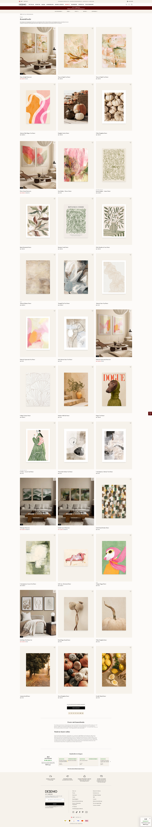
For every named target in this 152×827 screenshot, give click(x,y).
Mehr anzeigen (76, 707)
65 (80, 713)
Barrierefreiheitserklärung (77, 801)
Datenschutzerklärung (52, 806)
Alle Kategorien (58, 11)
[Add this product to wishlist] (54, 28)
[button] (145, 821)
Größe (84, 11)
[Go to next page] (83, 713)
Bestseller (31, 4)
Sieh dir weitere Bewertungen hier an (76, 768)
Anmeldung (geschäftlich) (77, 808)
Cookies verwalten (96, 805)
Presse (73, 792)
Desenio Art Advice (97, 790)
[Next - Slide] (110, 761)
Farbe (68, 11)
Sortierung (94, 11)
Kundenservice (96, 792)
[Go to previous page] (69, 713)
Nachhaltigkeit (75, 799)
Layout (76, 11)
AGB (94, 797)
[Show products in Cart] (131, 4)
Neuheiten (37, 4)
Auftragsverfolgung (97, 795)
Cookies (94, 799)
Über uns (74, 790)
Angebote (67, 4)
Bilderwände (74, 4)
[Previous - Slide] (57, 761)
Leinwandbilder (49, 4)
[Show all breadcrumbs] (21, 14)
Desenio (79, 823)
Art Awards (74, 806)
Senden (54, 803)
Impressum (74, 795)
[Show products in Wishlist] (129, 4)
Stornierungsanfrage (97, 803)
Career (73, 797)
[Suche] (126, 4)
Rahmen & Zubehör (59, 4)
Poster (43, 4)
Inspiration (81, 4)
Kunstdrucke (30, 14)
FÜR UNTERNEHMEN (89, 4)
